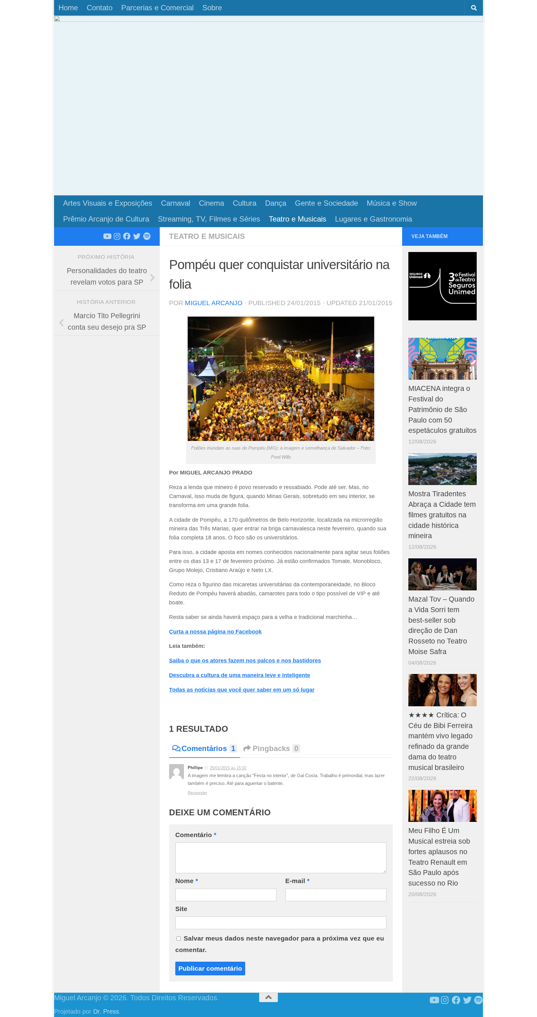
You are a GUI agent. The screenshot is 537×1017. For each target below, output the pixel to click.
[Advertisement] (268, 148)
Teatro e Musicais (297, 219)
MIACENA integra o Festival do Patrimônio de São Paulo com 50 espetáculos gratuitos (442, 409)
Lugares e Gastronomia (373, 219)
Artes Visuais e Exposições (107, 203)
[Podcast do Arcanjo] (146, 236)
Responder (197, 792)
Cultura (244, 203)
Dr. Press (106, 1011)
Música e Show (392, 203)
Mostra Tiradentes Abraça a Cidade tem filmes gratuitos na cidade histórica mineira (442, 515)
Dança (275, 203)
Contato (99, 7)
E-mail (297, 880)
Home (68, 7)
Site (181, 908)
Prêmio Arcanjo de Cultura (106, 219)
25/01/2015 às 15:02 (228, 768)
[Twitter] (136, 236)
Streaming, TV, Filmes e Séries (209, 219)
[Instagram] (117, 236)
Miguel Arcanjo (213, 302)
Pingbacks (275, 748)
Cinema (211, 203)
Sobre (212, 7)
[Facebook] (127, 236)
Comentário (195, 834)
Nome (186, 880)
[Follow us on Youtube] (107, 236)
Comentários (208, 748)
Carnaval (175, 203)
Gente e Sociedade (326, 203)
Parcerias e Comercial (157, 7)
